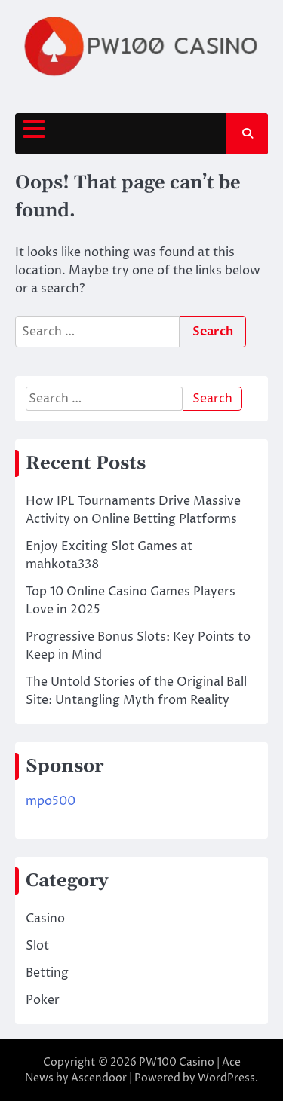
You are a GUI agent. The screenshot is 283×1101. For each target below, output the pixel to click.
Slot (37, 945)
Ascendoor (99, 1078)
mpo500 (50, 801)
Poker (43, 1000)
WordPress (226, 1078)
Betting (47, 973)
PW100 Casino (176, 1062)
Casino (45, 918)
